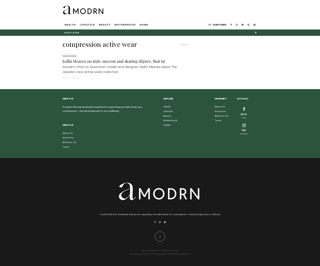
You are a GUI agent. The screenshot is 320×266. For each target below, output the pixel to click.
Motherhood (125, 24)
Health (70, 24)
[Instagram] (237, 24)
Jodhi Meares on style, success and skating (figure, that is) (113, 61)
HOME (144, 24)
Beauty (104, 24)
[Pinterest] (243, 24)
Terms (66, 147)
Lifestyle (87, 24)
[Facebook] (231, 24)
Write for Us (69, 142)
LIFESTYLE (69, 54)
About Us (67, 133)
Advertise (68, 137)
